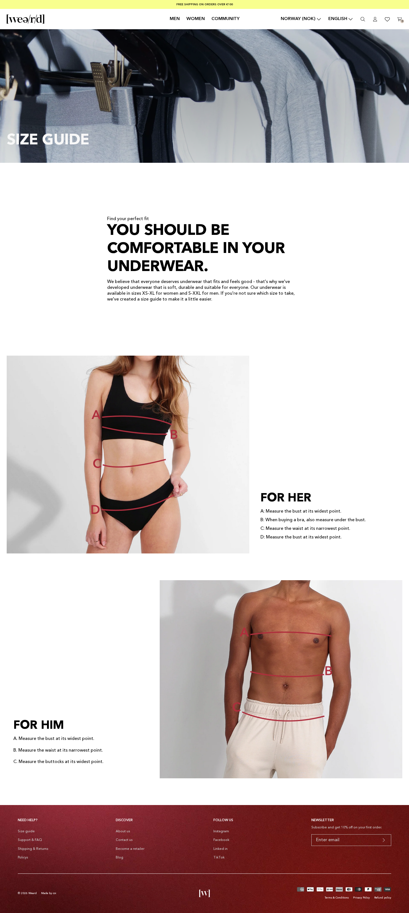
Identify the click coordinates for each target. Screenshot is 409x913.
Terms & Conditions (337, 897)
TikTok (219, 857)
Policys (23, 857)
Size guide (26, 831)
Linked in (220, 849)
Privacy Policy (361, 897)
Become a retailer (130, 849)
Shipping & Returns (33, 849)
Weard (32, 893)
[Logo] (25, 19)
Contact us (124, 840)
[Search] (363, 19)
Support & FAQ (30, 840)
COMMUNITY (225, 19)
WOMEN (195, 19)
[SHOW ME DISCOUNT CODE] (383, 840)
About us (123, 831)
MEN (175, 19)
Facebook (221, 840)
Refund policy (382, 897)
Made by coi (48, 893)
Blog (119, 857)
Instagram (221, 831)
